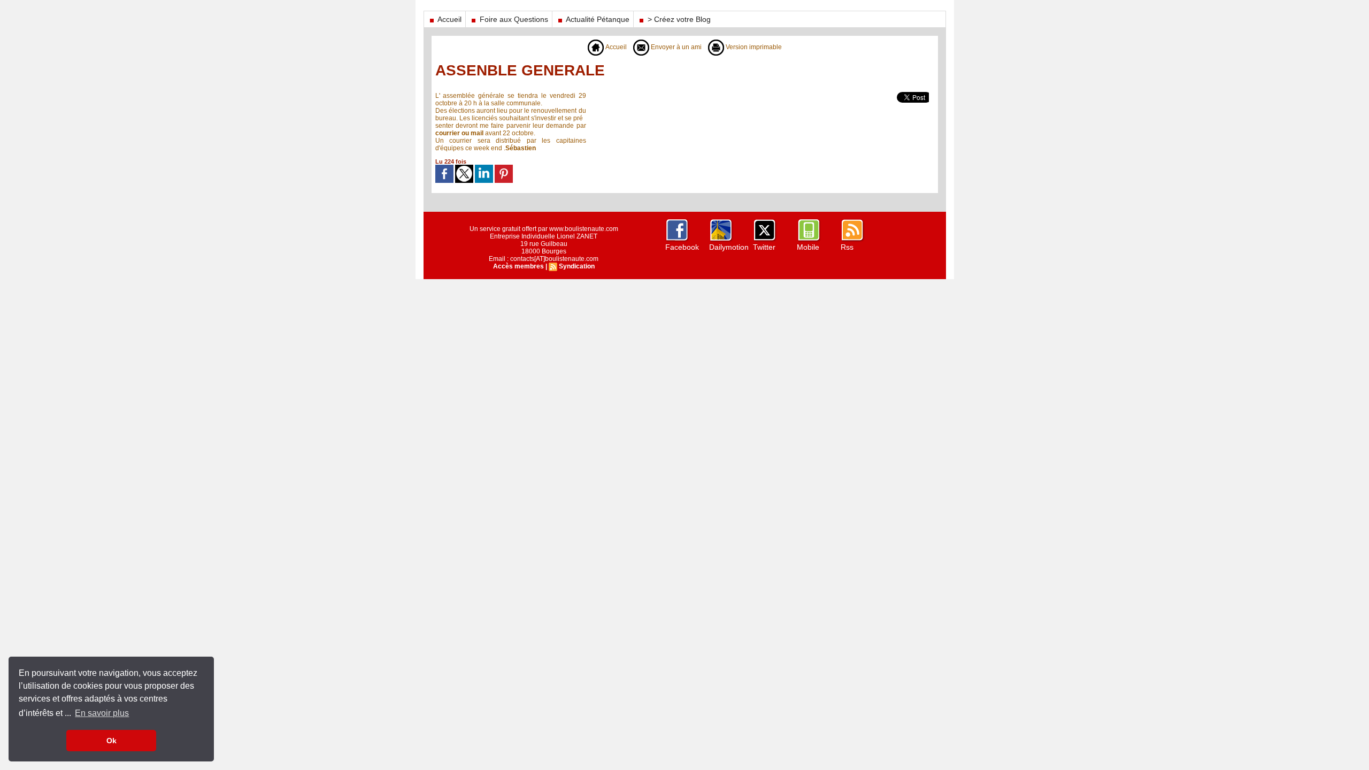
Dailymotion (729, 247)
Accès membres (518, 266)
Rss (847, 247)
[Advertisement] (724, 116)
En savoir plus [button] (102, 713)
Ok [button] (111, 740)
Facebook (682, 247)
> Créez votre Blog (678, 19)
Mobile (808, 247)
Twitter (764, 247)
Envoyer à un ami (675, 47)
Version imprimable (753, 47)
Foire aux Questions (513, 19)
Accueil (449, 19)
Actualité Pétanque (596, 19)
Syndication (577, 266)
